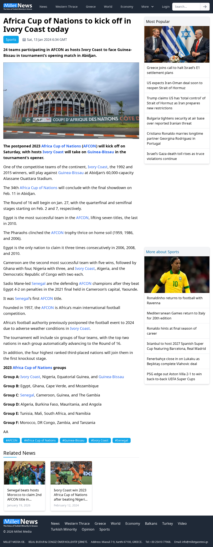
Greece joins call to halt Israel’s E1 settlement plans (173, 70)
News (43, 7)
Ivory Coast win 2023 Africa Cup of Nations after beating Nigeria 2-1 (70, 495)
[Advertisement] (177, 205)
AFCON (89, 145)
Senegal (39, 283)
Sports (104, 529)
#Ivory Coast (99, 440)
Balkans (151, 523)
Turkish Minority (64, 529)
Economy (127, 7)
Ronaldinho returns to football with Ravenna (175, 300)
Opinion (88, 529)
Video (182, 523)
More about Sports (162, 251)
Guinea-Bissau (100, 151)
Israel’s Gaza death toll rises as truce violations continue (175, 156)
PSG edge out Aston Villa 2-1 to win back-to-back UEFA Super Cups (174, 376)
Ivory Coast (53, 151)
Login (166, 7)
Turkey (167, 523)
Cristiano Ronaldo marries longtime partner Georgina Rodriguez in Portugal (175, 138)
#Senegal (121, 440)
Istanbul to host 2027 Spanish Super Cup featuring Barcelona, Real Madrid (176, 346)
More (145, 7)
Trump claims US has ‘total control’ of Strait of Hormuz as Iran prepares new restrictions (176, 103)
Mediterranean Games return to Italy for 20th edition (176, 315)
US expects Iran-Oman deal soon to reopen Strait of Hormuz (175, 85)
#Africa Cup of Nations (40, 440)
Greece (91, 7)
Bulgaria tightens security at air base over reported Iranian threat (175, 121)
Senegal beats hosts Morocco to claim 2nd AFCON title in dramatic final (24, 495)
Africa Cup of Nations (61, 145)
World (108, 7)
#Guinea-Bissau (73, 440)
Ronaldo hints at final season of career (172, 331)
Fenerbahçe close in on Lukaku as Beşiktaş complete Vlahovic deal (173, 361)
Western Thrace (67, 7)
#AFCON (11, 440)
